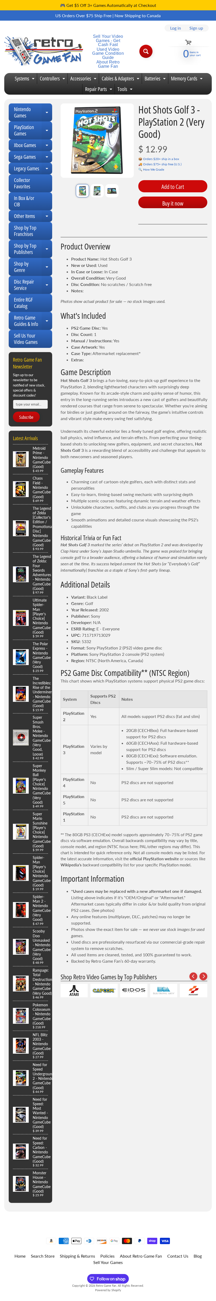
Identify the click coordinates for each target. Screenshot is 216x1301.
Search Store (43, 1255)
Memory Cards (187, 79)
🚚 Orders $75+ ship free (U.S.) (159, 164)
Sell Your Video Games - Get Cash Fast (108, 40)
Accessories (84, 79)
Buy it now (172, 203)
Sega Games (33, 158)
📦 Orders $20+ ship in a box (158, 159)
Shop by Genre (33, 267)
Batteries (156, 79)
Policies (107, 1255)
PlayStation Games (33, 131)
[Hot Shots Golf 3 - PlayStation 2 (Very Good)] (82, 190)
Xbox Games (33, 146)
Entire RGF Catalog (23, 303)
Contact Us (177, 1255)
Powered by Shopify (108, 1290)
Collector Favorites (22, 183)
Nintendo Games (33, 113)
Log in (175, 28)
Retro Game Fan (106, 1285)
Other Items (33, 217)
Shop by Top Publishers (33, 249)
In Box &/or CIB (24, 201)
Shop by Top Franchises (25, 231)
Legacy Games (33, 169)
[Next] (203, 976)
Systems (25, 79)
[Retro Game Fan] (43, 51)
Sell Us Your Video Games (26, 338)
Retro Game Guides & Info (33, 321)
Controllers (53, 79)
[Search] (146, 51)
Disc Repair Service (33, 285)
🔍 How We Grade (151, 169)
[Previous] (193, 976)
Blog (198, 1255)
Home (20, 1255)
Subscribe (26, 417)
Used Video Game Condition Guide (108, 53)
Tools (125, 89)
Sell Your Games (108, 1262)
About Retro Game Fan (108, 64)
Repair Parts (99, 89)
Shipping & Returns (77, 1255)
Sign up (196, 28)
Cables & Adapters (121, 79)
